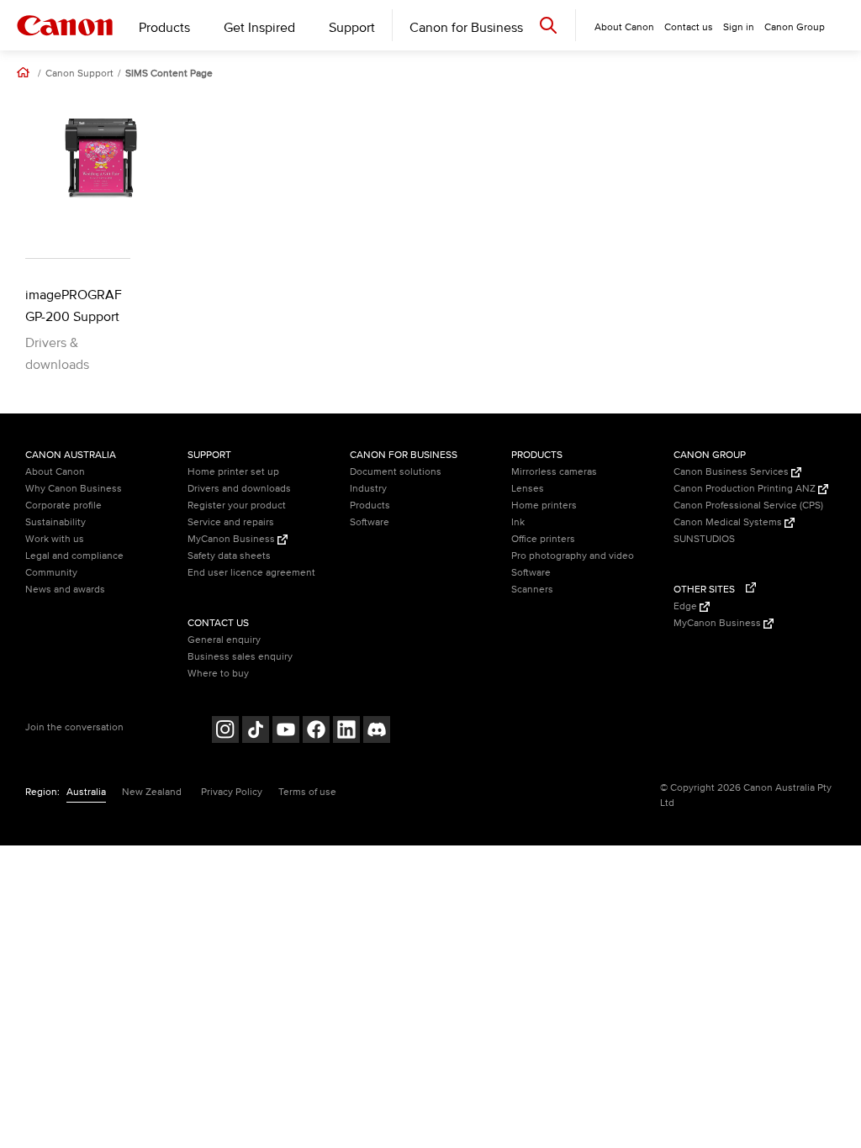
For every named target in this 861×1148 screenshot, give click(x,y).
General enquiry (224, 640)
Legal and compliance (74, 556)
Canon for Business (466, 27)
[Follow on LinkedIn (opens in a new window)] (346, 731)
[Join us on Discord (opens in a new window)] (376, 731)
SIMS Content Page (169, 74)
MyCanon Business (232, 539)
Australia (86, 792)
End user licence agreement (251, 572)
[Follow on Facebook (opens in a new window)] (316, 731)
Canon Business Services (732, 472)
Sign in (738, 27)
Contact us (688, 27)
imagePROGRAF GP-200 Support (73, 306)
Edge (686, 606)
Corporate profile (63, 505)
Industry (368, 488)
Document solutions (395, 472)
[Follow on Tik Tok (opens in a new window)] (255, 731)
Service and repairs (231, 522)
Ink (518, 522)
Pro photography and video (572, 556)
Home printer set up (233, 472)
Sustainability (55, 522)
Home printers (544, 505)
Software (369, 522)
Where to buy (218, 673)
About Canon (55, 472)
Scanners (532, 589)
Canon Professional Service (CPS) (748, 505)
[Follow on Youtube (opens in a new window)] (285, 731)
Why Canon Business (73, 488)
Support (352, 27)
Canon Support (79, 74)
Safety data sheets (229, 556)
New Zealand (152, 792)
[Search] (548, 24)
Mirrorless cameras (554, 472)
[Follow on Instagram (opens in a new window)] (225, 731)
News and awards (65, 589)
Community (51, 572)
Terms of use (307, 792)
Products (164, 27)
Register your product (237, 505)
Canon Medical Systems (728, 522)
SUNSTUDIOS (704, 539)
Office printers (543, 539)
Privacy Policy (231, 792)
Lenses (527, 488)
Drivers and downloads (239, 488)
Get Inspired (259, 27)
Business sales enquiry (240, 656)
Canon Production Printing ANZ (745, 488)
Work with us (54, 539)
